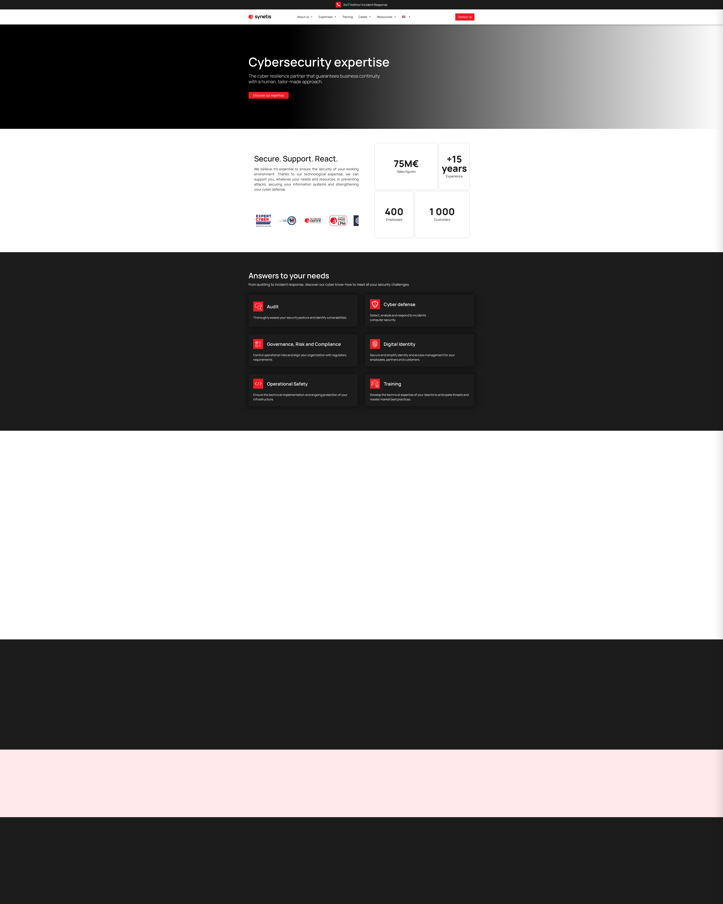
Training (347, 17)
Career (362, 17)
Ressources (384, 17)
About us (303, 17)
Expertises (326, 17)
